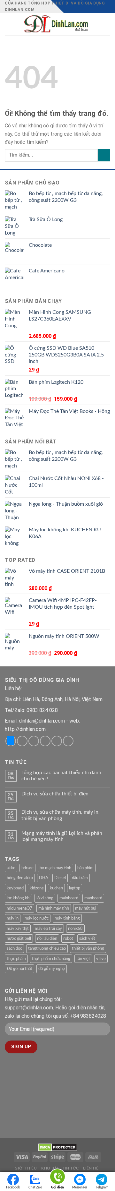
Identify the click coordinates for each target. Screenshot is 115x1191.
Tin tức (71, 1168)
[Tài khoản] (96, 24)
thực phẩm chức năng (51, 959)
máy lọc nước (37, 918)
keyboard (15, 888)
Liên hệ (90, 1168)
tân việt (83, 959)
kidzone (37, 888)
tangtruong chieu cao (47, 948)
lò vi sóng (44, 898)
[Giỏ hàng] (107, 24)
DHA (43, 878)
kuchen (56, 888)
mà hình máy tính (53, 908)
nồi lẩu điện (47, 938)
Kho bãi (49, 1168)
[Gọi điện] (57, 1178)
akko (11, 868)
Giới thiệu (26, 1168)
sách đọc (14, 948)
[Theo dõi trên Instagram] (22, 741)
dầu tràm (80, 878)
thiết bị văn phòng (88, 948)
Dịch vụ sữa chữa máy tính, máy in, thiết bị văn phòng (60, 815)
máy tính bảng (67, 918)
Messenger (79, 1187)
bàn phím (85, 868)
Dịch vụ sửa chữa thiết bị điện (54, 793)
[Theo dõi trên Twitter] (45, 741)
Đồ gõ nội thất (19, 969)
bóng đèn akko (20, 878)
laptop (74, 888)
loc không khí (18, 898)
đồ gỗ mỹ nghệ (51, 969)
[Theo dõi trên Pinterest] (68, 741)
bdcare (27, 868)
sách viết (87, 938)
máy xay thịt (18, 928)
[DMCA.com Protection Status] (57, 1146)
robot (68, 938)
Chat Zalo (35, 1187)
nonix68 (75, 928)
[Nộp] (104, 155)
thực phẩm (16, 959)
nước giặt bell (19, 938)
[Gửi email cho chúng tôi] (56, 741)
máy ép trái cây (48, 928)
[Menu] (8, 24)
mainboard (68, 898)
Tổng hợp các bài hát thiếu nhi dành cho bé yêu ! (61, 775)
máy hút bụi (85, 908)
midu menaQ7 (19, 908)
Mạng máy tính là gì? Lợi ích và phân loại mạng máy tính (61, 836)
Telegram (102, 1187)
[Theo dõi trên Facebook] (10, 741)
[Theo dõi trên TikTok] (33, 741)
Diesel (60, 878)
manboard (93, 898)
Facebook (13, 1187)
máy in (13, 918)
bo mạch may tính (55, 868)
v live (101, 959)
